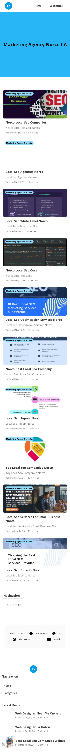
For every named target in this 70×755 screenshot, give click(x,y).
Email (57, 639)
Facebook (41, 633)
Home (38, 5)
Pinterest (24, 639)
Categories (56, 5)
